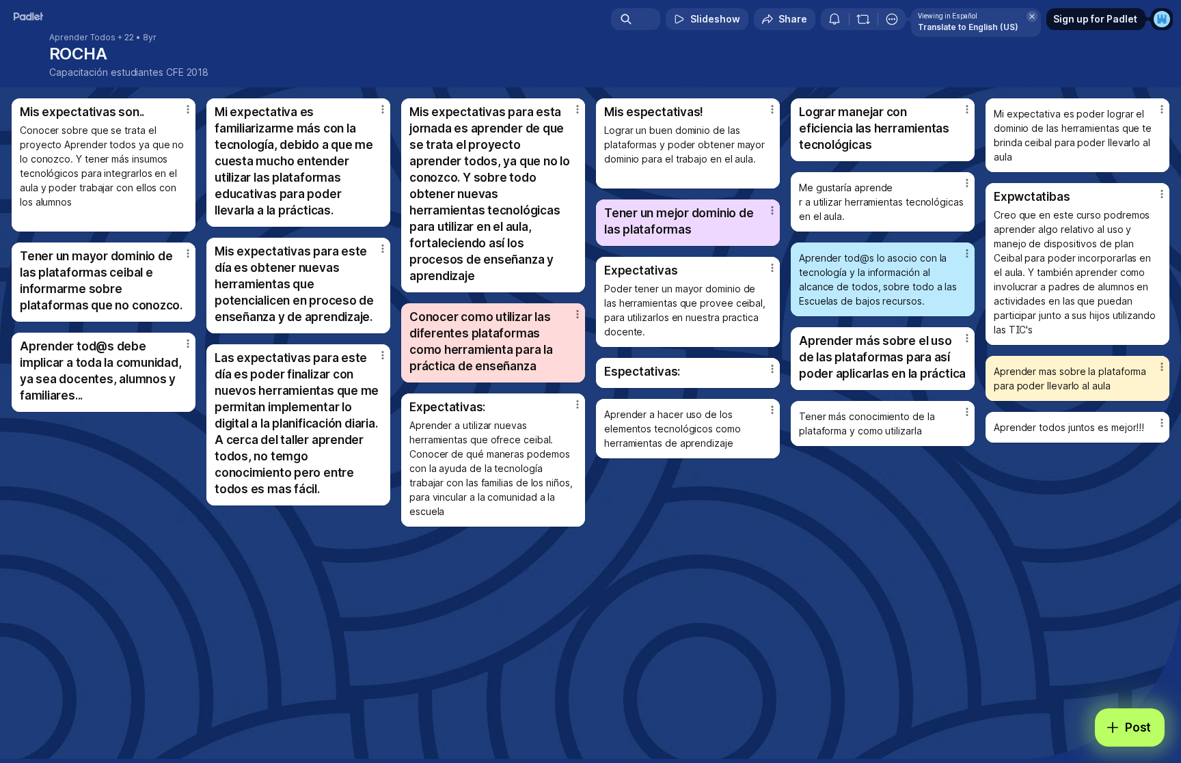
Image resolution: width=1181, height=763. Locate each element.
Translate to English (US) (968, 27)
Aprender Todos (82, 37)
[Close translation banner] (1032, 16)
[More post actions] (187, 109)
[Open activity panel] (834, 19)
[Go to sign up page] (1162, 19)
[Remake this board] (863, 19)
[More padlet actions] (892, 19)
